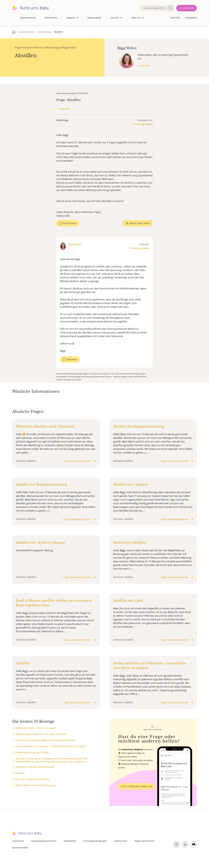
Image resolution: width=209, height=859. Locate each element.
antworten (72, 359)
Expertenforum (28, 17)
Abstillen (20, 773)
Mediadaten (70, 840)
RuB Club (175, 17)
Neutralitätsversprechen (43, 840)
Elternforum (51, 17)
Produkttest (191, 17)
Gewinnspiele (94, 17)
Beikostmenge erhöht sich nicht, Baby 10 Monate (41, 734)
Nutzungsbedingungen (95, 840)
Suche (171, 8)
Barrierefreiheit (20, 847)
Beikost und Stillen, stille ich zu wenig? (36, 728)
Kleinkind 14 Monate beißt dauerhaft (35, 766)
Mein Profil (188, 8)
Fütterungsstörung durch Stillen (32, 752)
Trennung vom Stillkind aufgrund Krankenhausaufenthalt (45, 740)
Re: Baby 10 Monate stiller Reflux (33, 779)
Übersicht (65, 109)
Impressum (18, 840)
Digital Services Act (144, 840)
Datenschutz (120, 840)
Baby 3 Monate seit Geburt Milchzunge (36, 785)
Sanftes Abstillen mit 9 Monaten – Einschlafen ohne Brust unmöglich (51, 746)
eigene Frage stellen (139, 223)
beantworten (69, 223)
